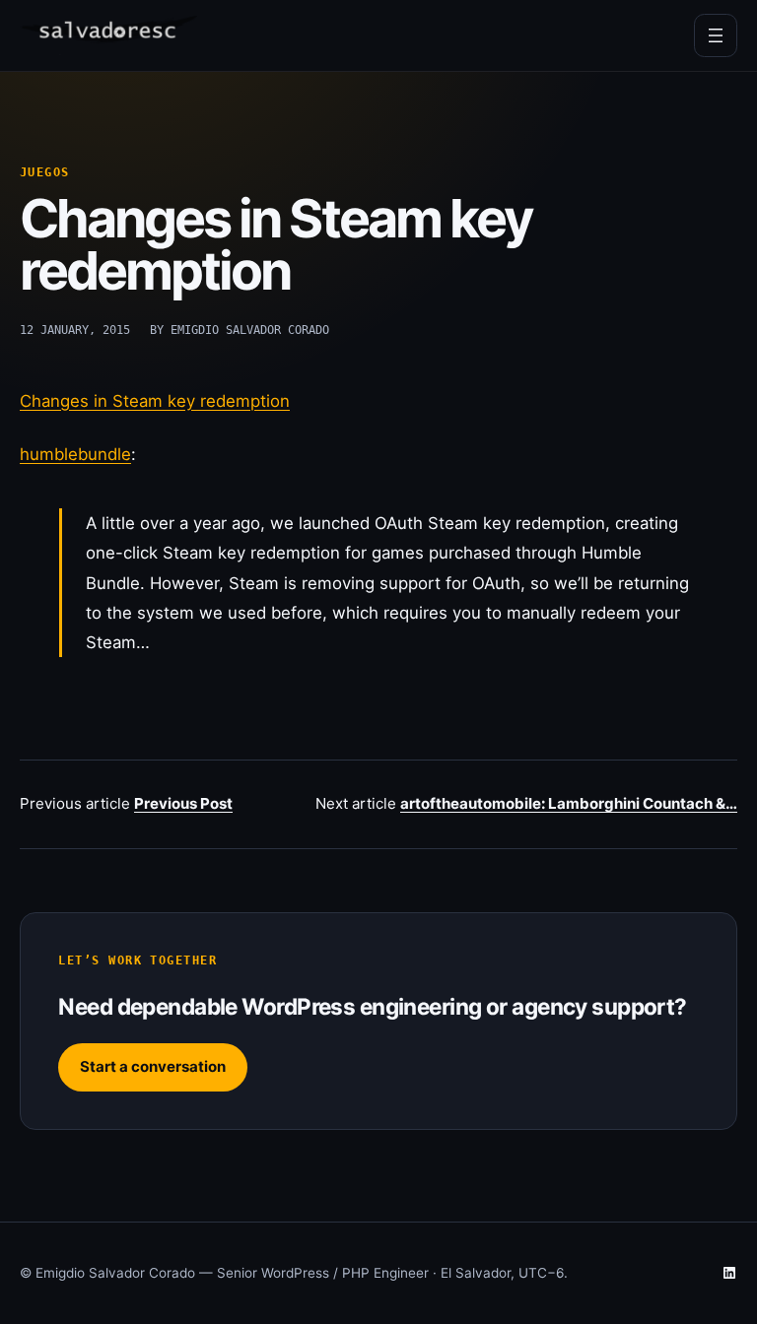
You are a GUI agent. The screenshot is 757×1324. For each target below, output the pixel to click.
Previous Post (183, 803)
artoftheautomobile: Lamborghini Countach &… (568, 803)
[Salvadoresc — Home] (108, 36)
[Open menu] (715, 35)
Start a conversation (153, 1066)
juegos (45, 172)
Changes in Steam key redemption (155, 401)
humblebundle (75, 454)
